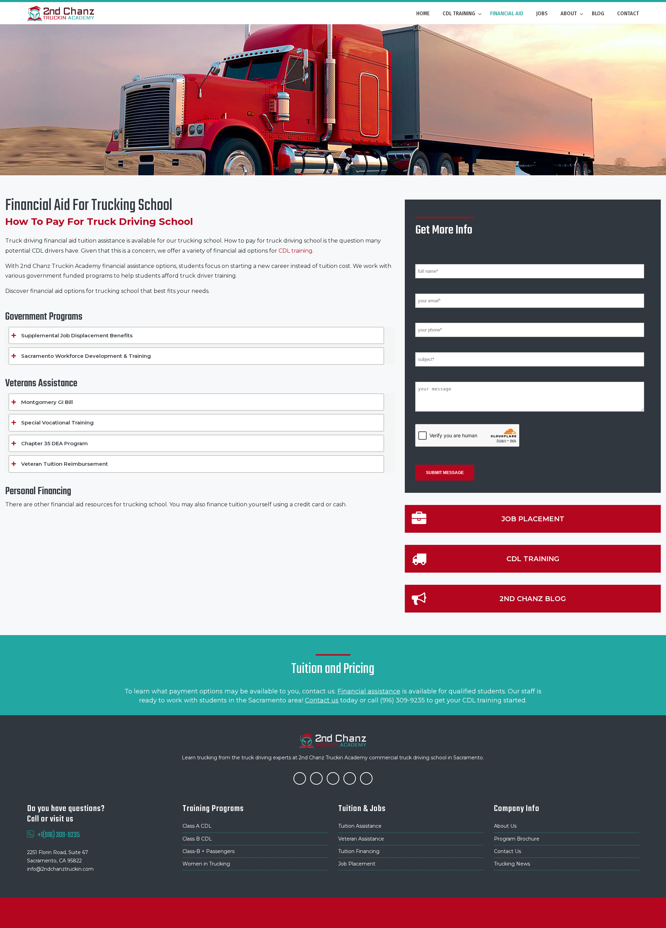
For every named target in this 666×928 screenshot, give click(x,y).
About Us (505, 826)
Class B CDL (197, 839)
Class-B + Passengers (208, 851)
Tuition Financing (358, 851)
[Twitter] (316, 778)
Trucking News (512, 864)
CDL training (296, 250)
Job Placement (356, 864)
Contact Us (507, 851)
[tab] (196, 335)
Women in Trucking (206, 864)
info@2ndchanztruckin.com (60, 869)
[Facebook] (299, 778)
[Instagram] (333, 778)
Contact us (322, 700)
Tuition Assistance (360, 826)
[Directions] (366, 778)
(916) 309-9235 (402, 700)
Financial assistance (369, 691)
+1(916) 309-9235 (58, 835)
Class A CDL (197, 826)
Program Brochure (516, 839)
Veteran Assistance (361, 839)
